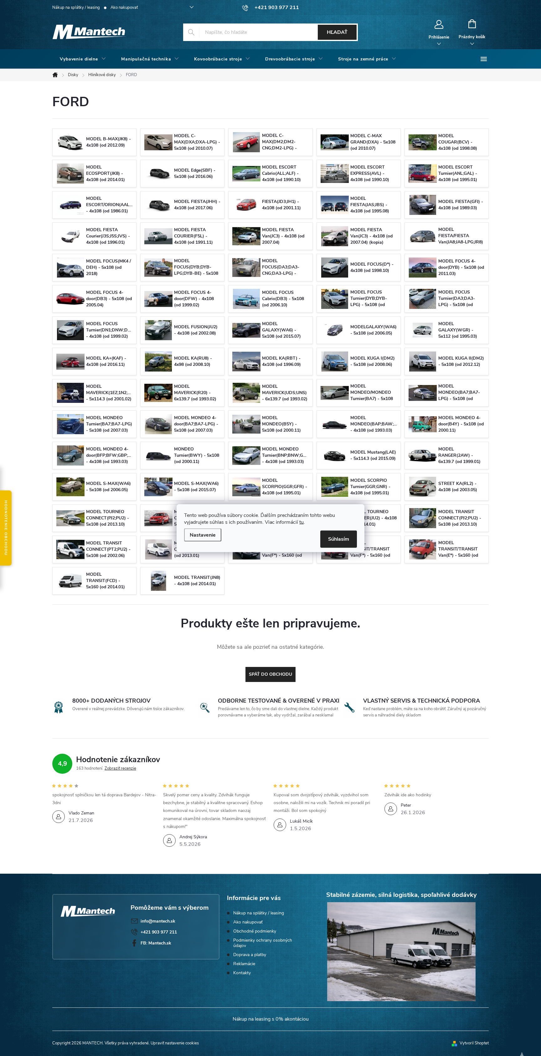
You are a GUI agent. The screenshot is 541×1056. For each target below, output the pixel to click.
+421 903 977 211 (159, 932)
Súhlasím (338, 538)
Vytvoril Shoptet (474, 1043)
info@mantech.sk (158, 921)
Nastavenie (203, 534)
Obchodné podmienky (254, 931)
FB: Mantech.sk (156, 943)
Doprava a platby (249, 955)
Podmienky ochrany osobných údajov (262, 943)
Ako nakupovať (124, 7)
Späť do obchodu (270, 674)
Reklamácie (244, 964)
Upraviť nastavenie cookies (175, 1043)
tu (301, 521)
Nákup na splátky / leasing (76, 7)
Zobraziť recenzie (120, 768)
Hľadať (337, 32)
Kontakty (242, 973)
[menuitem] (83, 59)
